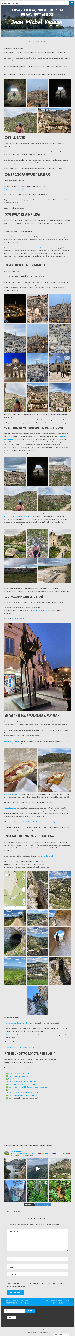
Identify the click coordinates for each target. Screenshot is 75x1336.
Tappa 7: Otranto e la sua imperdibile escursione (23, 1092)
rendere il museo (17, 618)
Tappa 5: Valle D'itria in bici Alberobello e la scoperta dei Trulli (28, 1087)
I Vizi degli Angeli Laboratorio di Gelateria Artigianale (40, 822)
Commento (14, 1231)
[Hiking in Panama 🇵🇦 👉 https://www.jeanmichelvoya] (37, 1168)
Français (59, 1334)
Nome (12, 1259)
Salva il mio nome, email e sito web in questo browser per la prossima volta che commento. (36, 1284)
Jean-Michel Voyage (10, 3)
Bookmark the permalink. (14, 1211)
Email (11, 1267)
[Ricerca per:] (14, 1311)
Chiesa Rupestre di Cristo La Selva (17, 1035)
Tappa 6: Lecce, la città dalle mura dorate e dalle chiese (25, 1090)
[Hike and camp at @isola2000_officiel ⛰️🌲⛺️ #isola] (60, 1168)
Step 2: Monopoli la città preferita (19, 1079)
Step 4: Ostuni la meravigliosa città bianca (21, 1084)
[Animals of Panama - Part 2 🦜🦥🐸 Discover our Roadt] (37, 1191)
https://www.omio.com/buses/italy (15, 189)
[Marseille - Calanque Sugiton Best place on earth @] (15, 1168)
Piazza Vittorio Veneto (45, 610)
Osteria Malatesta (10, 794)
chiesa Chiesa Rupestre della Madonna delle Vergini (20, 516)
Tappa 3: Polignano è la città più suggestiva (22, 1081)
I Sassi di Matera (39, 248)
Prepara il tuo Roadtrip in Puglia (18, 1073)
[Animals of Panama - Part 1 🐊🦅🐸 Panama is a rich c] (60, 1191)
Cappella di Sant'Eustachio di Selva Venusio (20, 1047)
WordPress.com (43, 1332)
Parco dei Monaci (47, 856)
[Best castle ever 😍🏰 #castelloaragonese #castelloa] (15, 1191)
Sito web (12, 1274)
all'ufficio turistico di (31, 610)
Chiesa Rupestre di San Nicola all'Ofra (18, 1023)
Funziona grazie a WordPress (37, 1330)
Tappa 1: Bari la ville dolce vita (18, 1076)
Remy (44, 41)
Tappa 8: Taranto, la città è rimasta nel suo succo (23, 1095)
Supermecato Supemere (12, 741)
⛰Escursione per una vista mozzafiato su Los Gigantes (17, 1301)
